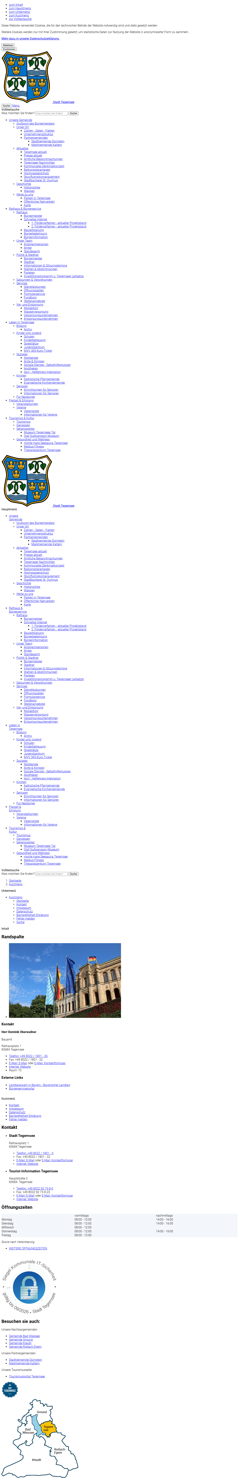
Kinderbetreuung (35, 340)
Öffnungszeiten (34, 290)
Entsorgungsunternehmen (41, 319)
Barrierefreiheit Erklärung (32, 915)
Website (20, 1066)
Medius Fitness (34, 446)
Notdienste (31, 358)
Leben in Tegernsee (21, 322)
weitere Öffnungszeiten (28, 1248)
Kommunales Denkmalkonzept (44, 166)
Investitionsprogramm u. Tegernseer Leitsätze (54, 276)
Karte (27, 205)
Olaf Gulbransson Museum (41, 436)
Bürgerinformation (36, 237)
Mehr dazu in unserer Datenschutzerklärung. (30, 38)
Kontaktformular (50, 1063)
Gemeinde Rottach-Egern (25, 1346)
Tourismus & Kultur (21, 418)
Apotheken (31, 368)
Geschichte (23, 184)
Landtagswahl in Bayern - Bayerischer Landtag (39, 1085)
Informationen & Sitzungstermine (45, 265)
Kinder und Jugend (28, 333)
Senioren (22, 386)
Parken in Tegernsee (37, 198)
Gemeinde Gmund (21, 1339)
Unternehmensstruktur (38, 134)
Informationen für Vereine (40, 414)
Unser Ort (22, 127)
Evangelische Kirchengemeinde (44, 382)
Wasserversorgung (36, 311)
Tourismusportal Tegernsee (27, 1376)
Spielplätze (31, 343)
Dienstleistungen (35, 287)
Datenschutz (24, 911)
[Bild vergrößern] (123, 981)
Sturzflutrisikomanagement (42, 177)
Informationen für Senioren (41, 393)
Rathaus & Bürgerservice (25, 209)
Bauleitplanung (34, 230)
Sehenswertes (25, 429)
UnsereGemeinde (15, 517)
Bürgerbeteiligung (35, 233)
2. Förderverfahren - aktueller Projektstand (58, 226)
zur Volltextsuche (20, 19)
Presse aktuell (33, 155)
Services (21, 283)
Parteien (29, 272)
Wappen (29, 191)
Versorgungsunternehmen (41, 315)
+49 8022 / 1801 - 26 (28, 1056)
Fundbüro (30, 297)
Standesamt (32, 251)
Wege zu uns (24, 194)
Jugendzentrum (34, 347)
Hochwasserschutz (36, 173)
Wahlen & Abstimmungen (40, 269)
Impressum (23, 908)
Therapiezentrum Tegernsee (42, 450)
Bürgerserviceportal (21, 1088)
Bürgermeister (33, 216)
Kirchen (21, 375)
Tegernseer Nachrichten (39, 162)
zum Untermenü (19, 12)
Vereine (21, 407)
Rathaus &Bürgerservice (18, 609)
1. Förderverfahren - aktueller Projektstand (58, 223)
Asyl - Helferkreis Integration (42, 372)
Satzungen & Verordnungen (34, 280)
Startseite (15, 880)
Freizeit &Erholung (15, 808)
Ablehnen (8, 45)
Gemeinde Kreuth (20, 1343)
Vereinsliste (31, 411)
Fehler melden (25, 918)
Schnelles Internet (35, 219)
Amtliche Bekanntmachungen (43, 159)
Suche (73, 113)
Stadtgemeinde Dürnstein (47, 141)
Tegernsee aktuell (35, 152)
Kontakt (21, 904)
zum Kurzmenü (19, 15)
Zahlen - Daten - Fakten (39, 130)
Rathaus (21, 212)
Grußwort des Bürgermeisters (35, 123)
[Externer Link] (119, 1390)
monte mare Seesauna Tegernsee (46, 443)
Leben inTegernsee (15, 727)
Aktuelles (22, 148)
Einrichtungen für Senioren (41, 390)
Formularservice (34, 294)
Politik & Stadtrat (27, 255)
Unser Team (24, 240)
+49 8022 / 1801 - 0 (34, 1153)
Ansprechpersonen (36, 244)
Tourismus (23, 421)
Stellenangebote (34, 301)
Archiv (28, 329)
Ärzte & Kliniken (34, 361)
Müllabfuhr (31, 308)
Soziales (21, 354)
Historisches (32, 187)
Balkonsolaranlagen (37, 169)
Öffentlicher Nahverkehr (39, 201)
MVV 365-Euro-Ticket (38, 350)
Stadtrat (29, 262)
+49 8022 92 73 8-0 (34, 1188)
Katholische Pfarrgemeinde (41, 379)
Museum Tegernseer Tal (39, 432)
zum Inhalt (16, 5)
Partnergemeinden (36, 138)
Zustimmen (9, 49)
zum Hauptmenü (20, 8)
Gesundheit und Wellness (33, 439)
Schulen (29, 336)
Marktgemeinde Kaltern (46, 145)
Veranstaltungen (27, 404)
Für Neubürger (25, 397)
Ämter (28, 248)
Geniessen (23, 425)
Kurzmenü (15, 884)
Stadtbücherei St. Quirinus (41, 180)
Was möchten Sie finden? (18, 113)
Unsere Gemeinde (20, 120)
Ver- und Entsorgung (29, 304)
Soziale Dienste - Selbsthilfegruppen (47, 365)
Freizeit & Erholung (21, 400)
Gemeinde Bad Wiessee (24, 1336)
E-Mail (18, 1063)
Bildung (21, 326)
